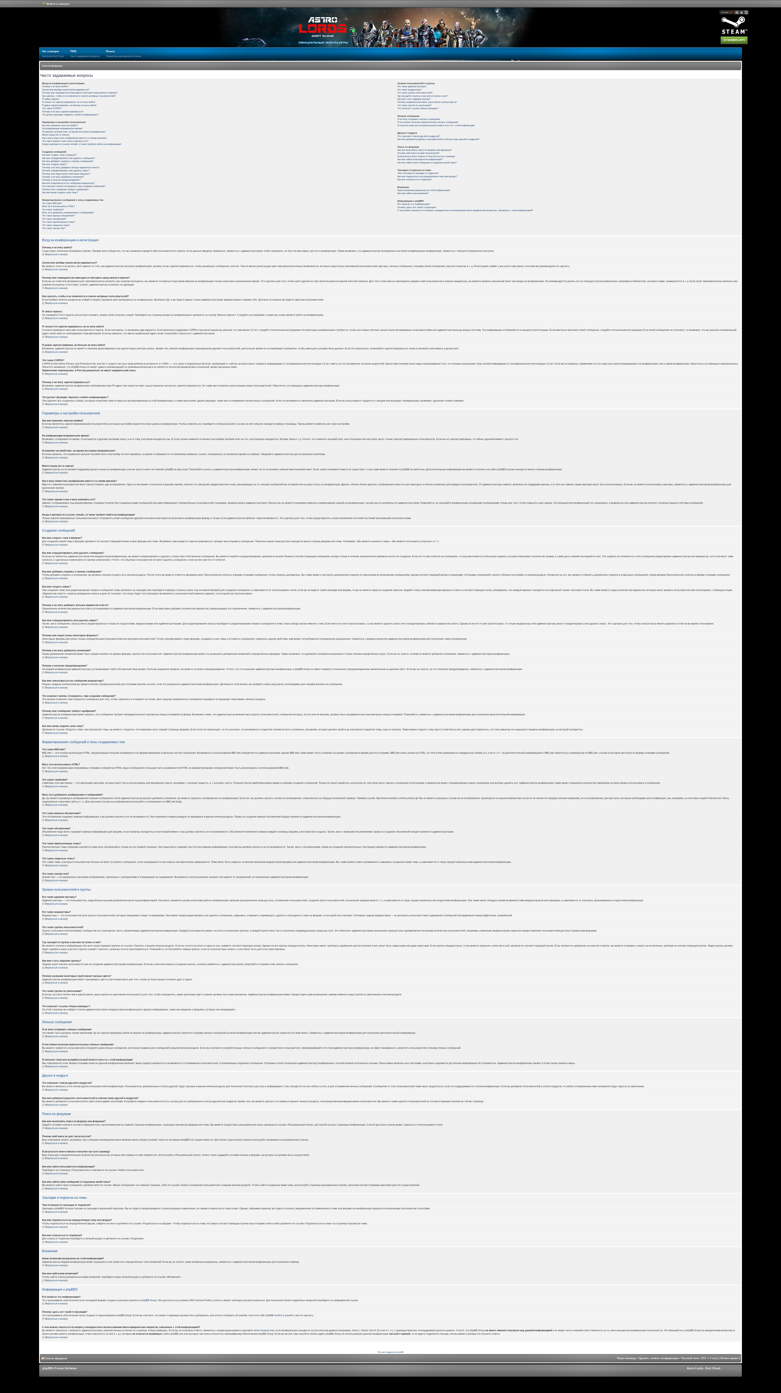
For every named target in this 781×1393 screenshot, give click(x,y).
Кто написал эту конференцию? (413, 204)
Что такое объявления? (54, 219)
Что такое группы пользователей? (415, 92)
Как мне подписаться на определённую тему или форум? (427, 176)
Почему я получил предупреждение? (61, 180)
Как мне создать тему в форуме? (59, 155)
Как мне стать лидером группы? (414, 99)
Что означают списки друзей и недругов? (418, 136)
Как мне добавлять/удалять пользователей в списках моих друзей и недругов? (438, 139)
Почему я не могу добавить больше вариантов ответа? (70, 167)
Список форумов (52, 65)
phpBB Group (149, 1300)
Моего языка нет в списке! (55, 135)
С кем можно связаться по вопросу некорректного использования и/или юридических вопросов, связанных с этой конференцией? (465, 210)
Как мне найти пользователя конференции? (420, 159)
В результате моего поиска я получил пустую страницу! (426, 156)
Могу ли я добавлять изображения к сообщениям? (68, 212)
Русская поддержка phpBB (391, 1352)
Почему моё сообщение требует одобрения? (65, 189)
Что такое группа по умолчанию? (414, 105)
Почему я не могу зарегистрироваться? (62, 111)
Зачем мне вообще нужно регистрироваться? (65, 89)
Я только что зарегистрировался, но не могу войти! (68, 102)
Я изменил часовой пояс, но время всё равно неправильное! (73, 131)
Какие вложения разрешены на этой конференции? (423, 190)
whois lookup (261, 1330)
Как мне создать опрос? (54, 164)
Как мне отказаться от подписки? (414, 179)
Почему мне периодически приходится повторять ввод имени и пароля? (79, 92)
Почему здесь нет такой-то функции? (416, 207)
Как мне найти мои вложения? (413, 193)
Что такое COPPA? (51, 108)
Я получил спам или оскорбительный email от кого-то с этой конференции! (436, 125)
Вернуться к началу (56, 254)
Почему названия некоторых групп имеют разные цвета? (427, 102)
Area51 (278, 1315)
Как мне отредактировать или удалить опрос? (65, 170)
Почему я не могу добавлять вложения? (63, 177)
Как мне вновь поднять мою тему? (60, 192)
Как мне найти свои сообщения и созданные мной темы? (427, 162)
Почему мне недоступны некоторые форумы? (66, 174)
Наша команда (626, 1358)
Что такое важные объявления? (58, 215)
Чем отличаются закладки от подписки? (417, 173)
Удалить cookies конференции (658, 1358)
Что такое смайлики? (53, 209)
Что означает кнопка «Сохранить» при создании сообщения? (73, 186)
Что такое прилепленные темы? (58, 222)
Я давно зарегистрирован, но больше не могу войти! (69, 105)
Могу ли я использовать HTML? (58, 206)
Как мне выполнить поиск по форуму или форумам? (424, 150)
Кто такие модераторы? (409, 89)
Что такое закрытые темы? (56, 225)
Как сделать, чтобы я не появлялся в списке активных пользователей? (79, 96)
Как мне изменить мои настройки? (60, 125)
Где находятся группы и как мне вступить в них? (422, 96)
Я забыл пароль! (50, 99)
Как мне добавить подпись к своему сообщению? (67, 161)
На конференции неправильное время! (62, 128)
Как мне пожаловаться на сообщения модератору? (68, 183)
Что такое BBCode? (52, 203)
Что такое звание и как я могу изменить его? (65, 141)
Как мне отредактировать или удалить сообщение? (68, 158)
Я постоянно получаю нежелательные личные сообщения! (427, 122)
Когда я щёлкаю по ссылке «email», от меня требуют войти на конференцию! (81, 144)
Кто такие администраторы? (411, 86)
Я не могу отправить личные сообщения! (418, 119)
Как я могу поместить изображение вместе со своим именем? (74, 138)
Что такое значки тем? (53, 228)
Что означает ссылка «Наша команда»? (418, 108)
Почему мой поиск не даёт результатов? (418, 153)
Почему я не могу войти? (55, 86)
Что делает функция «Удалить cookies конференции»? (70, 114)
